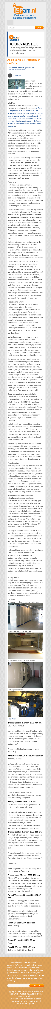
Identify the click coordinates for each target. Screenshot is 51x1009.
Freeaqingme (13, 875)
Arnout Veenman (15, 755)
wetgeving (11, 980)
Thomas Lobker (14, 722)
